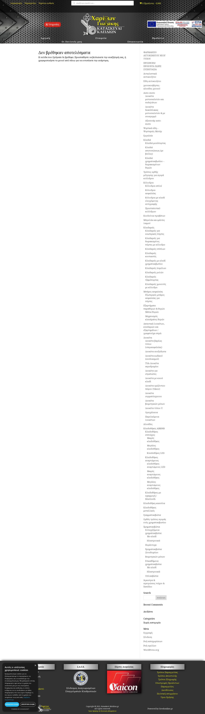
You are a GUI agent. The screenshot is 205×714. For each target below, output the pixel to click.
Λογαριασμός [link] (16, 3)
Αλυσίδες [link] (148, 424)
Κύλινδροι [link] (148, 182)
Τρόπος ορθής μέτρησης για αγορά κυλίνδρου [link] (153, 175)
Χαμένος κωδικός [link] (46, 3)
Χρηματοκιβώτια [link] (151, 526)
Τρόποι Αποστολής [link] (167, 676)
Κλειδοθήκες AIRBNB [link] (154, 428)
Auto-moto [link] (149, 92)
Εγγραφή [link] (147, 632)
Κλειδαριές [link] (148, 227)
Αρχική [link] (45, 38)
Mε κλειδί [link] (151, 567)
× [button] (35, 665)
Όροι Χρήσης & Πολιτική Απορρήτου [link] (102, 711)
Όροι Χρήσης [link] (167, 697)
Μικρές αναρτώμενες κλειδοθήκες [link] (154, 474)
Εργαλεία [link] (148, 135)
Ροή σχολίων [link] (149, 645)
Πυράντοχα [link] (150, 544)
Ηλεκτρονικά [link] (153, 540)
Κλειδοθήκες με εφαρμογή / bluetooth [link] (153, 495)
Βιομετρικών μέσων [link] (155, 556)
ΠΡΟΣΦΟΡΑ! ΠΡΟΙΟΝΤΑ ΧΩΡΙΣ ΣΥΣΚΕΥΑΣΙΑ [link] (152, 66)
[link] (150, 3)
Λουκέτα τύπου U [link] (154, 408)
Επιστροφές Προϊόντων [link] (167, 683)
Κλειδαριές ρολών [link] (154, 272)
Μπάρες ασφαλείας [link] (153, 291)
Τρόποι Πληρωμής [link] (167, 680)
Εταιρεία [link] (101, 38)
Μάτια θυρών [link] (152, 312)
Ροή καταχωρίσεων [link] (152, 641)
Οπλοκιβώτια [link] (151, 575)
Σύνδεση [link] (147, 637)
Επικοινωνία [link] (135, 42)
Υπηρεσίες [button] (54, 24)
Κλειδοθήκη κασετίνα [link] (154, 503)
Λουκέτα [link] (147, 337)
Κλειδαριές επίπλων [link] (155, 248)
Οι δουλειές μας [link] (72, 42)
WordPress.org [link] (151, 649)
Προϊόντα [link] (158, 38)
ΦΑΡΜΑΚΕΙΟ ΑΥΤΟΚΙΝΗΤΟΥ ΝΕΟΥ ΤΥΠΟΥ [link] (154, 55)
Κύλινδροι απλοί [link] (153, 185)
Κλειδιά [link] (147, 139)
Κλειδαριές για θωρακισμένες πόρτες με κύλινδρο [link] (155, 241)
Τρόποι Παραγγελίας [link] (167, 672)
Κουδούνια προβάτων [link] (154, 215)
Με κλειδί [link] (151, 536)
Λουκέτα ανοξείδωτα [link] (155, 351)
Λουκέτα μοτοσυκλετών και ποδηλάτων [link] (154, 99)
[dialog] (20, 687)
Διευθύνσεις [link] (167, 690)
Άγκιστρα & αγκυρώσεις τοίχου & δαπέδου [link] (154, 583)
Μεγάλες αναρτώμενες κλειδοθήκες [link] (154, 485)
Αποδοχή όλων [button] (12, 704)
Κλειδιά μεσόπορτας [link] (155, 143)
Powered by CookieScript (20, 709)
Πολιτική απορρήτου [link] (167, 694)
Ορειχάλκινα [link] (151, 412)
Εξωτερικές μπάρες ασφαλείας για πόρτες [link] (155, 298)
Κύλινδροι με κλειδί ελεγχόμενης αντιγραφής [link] (155, 200)
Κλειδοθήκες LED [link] (156, 453)
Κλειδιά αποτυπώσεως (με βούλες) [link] (154, 150)
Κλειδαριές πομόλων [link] (155, 268)
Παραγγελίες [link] (30, 3)
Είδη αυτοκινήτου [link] (152, 81)
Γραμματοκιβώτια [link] (152, 515)
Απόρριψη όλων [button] (28, 704)
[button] (161, 597)
